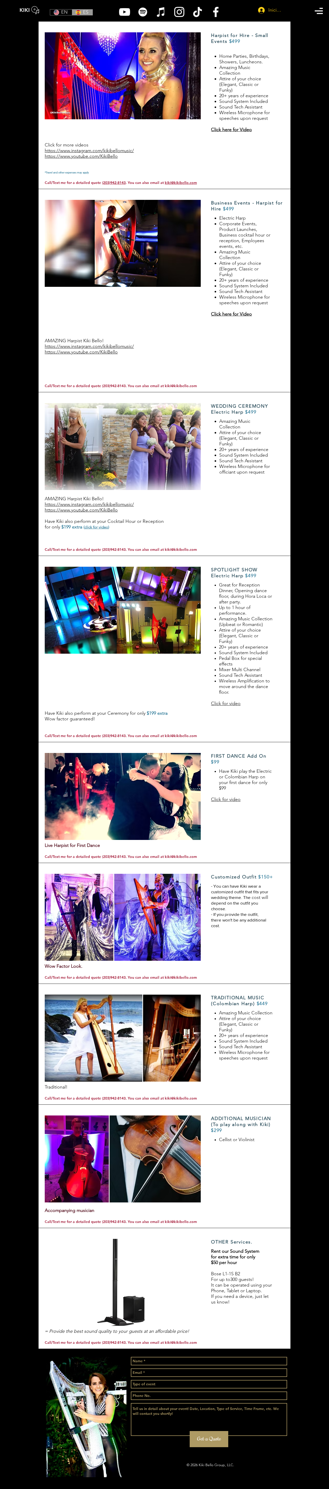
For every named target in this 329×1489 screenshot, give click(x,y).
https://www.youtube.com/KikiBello (81, 352)
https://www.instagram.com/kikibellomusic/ (89, 346)
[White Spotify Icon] (143, 12)
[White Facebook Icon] (216, 12)
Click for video (226, 703)
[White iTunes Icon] (161, 12)
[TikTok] (197, 12)
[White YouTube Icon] (124, 12)
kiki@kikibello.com (181, 182)
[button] (319, 10)
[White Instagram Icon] (179, 12)
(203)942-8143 (114, 182)
